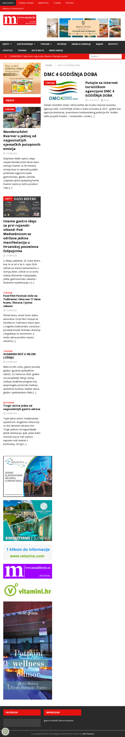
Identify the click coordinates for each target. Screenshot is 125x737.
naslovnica (8, 3)
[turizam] (63, 91)
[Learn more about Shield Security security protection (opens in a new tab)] (5, 732)
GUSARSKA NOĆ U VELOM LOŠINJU (19, 355)
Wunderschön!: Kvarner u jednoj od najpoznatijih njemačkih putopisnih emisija (22, 140)
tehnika (22, 50)
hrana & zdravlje (81, 44)
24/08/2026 (11, 153)
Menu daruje (56, 50)
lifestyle (8, 50)
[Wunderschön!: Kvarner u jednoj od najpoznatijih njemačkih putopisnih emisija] (22, 117)
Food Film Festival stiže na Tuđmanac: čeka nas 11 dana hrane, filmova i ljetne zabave (22, 301)
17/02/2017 (93, 100)
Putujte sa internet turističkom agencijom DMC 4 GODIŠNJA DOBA (101, 89)
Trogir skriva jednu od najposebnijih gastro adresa (21, 407)
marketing (43, 3)
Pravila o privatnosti (13, 8)
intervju (62, 44)
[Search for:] (105, 56)
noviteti (113, 44)
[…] (92, 116)
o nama (57, 3)
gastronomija (25, 44)
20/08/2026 (11, 361)
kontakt (70, 3)
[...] (10, 187)
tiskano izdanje (25, 3)
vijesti (5, 44)
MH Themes (88, 733)
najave (99, 44)
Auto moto (38, 50)
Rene (106, 100)
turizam (44, 44)
